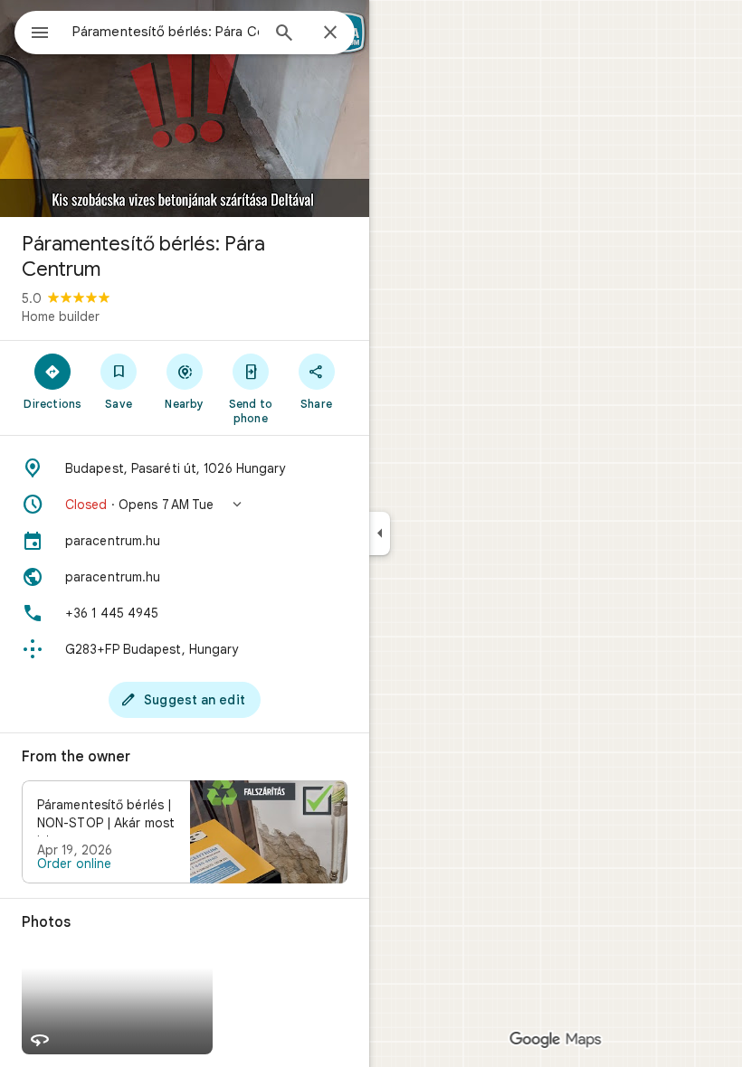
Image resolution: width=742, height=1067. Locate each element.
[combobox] (165, 31)
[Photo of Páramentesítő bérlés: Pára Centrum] (184, 108)
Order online (74, 863)
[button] (184, 504)
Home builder (61, 316)
